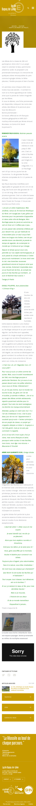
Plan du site (6, 804)
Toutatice (5, 754)
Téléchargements (8, 752)
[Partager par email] (14, 675)
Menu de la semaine (9, 756)
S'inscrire (5, 750)
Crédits (31, 804)
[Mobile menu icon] (33, 8)
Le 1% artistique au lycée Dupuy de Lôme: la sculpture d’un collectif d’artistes (22, 688)
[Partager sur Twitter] (3, 675)
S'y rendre (17, 779)
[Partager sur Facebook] (9, 675)
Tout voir (31, 683)
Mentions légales (19, 804)
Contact (6, 779)
